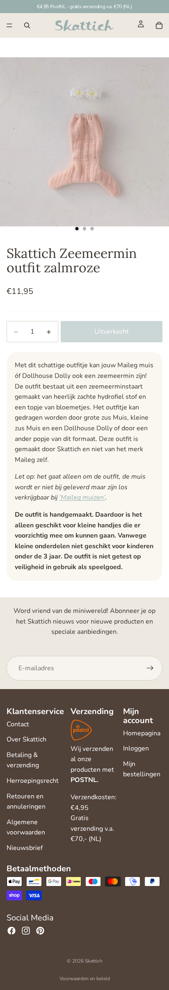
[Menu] (9, 25)
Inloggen (136, 748)
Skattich (94, 961)
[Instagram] (26, 931)
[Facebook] (11, 931)
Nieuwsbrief (25, 847)
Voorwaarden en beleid (84, 978)
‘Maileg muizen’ (82, 497)
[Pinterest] (40, 931)
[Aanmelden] (150, 668)
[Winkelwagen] (159, 25)
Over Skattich (26, 739)
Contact (18, 724)
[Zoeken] (27, 25)
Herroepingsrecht (33, 780)
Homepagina (141, 733)
